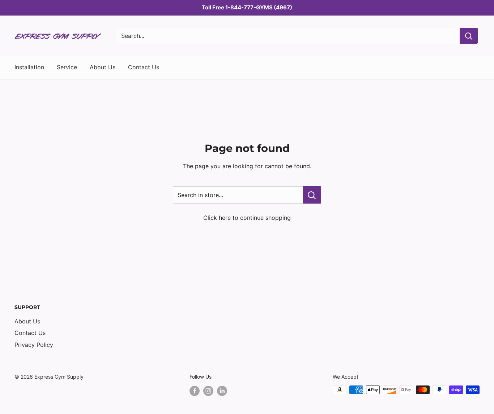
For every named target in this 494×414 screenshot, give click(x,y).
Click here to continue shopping (247, 217)
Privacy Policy (33, 344)
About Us (102, 67)
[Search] (469, 36)
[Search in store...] (312, 195)
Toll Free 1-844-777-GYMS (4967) (247, 7)
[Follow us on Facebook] (194, 390)
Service (67, 67)
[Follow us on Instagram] (208, 390)
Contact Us (143, 67)
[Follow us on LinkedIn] (222, 390)
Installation (29, 67)
